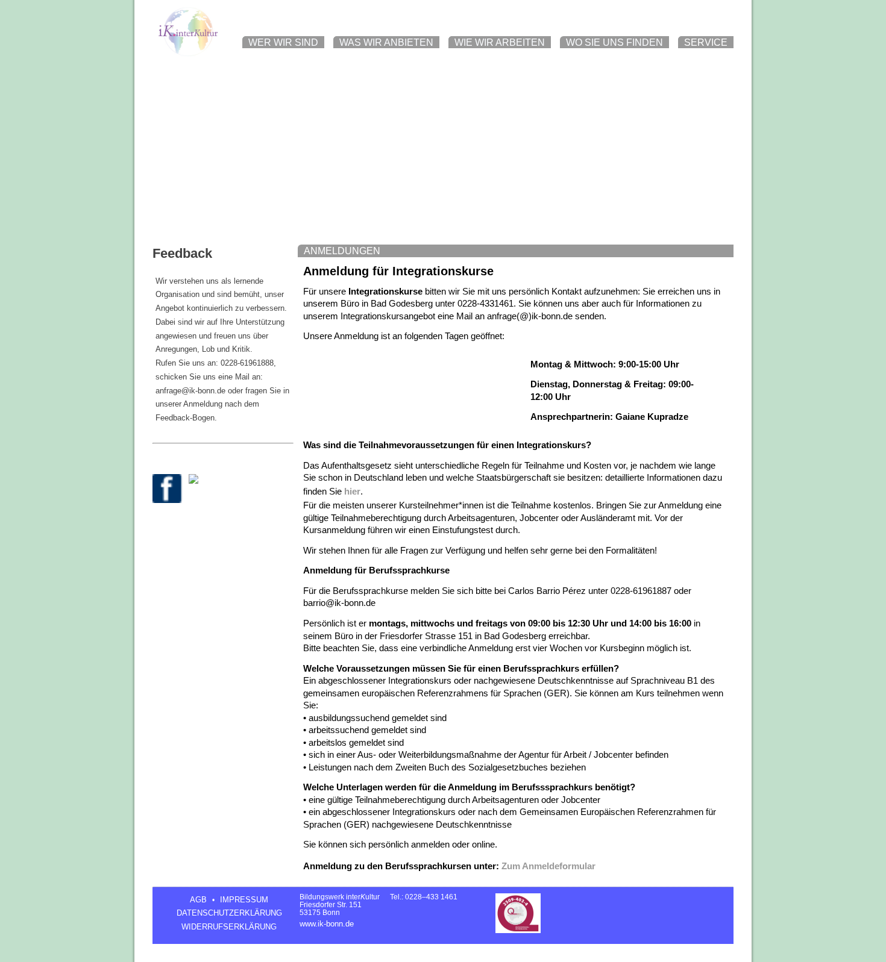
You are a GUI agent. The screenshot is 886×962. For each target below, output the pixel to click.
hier (352, 491)
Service (705, 42)
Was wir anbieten (386, 42)
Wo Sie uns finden (614, 42)
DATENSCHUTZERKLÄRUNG (229, 912)
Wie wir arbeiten (499, 42)
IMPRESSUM (244, 899)
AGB (198, 899)
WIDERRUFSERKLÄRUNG (229, 926)
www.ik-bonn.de (327, 923)
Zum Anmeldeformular (548, 866)
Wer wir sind (283, 42)
